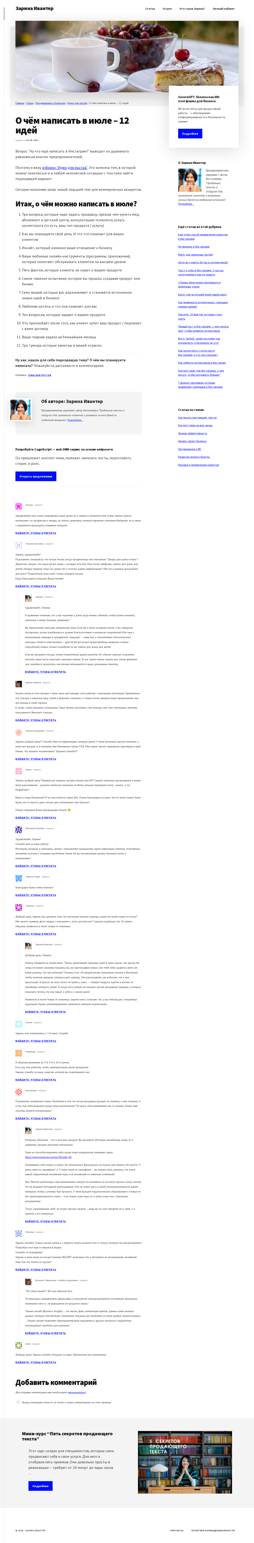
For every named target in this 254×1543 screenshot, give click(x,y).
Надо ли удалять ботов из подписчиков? (203, 262)
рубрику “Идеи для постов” (64, 167)
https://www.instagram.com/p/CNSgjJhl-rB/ (48, 1157)
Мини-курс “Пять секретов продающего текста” (67, 1436)
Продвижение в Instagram (50, 103)
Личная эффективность (192, 433)
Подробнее (190, 133)
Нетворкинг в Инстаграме (194, 246)
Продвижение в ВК (189, 449)
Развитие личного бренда (194, 457)
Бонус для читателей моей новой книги (202, 294)
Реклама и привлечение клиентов (198, 465)
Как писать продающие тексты (197, 417)
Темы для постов (39, 375)
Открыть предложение (36, 476)
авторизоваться (77, 1392)
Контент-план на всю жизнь (195, 425)
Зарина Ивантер (34, 8)
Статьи (29, 103)
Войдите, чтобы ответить (35, 533)
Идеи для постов (77, 103)
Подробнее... (75, 420)
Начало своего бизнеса (192, 441)
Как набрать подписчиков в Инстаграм (202, 362)
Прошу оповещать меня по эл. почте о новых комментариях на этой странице (66, 1402)
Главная (19, 103)
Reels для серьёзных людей (195, 254)
